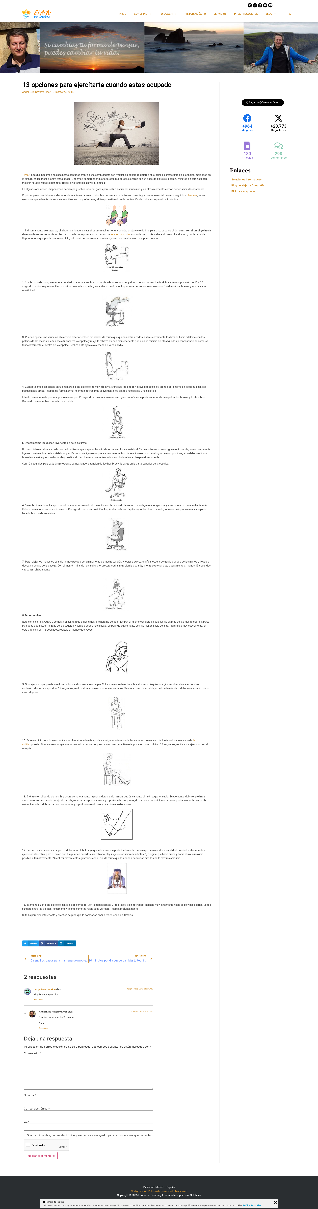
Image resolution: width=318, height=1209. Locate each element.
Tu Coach (166, 13)
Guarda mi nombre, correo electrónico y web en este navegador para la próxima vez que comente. (89, 1135)
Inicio (122, 13)
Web (26, 1122)
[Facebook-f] (255, 5)
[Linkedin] (260, 5)
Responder (38, 999)
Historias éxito (195, 13)
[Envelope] (270, 5)
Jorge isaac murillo (45, 989)
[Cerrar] (275, 1202)
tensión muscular (120, 234)
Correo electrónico (37, 1108)
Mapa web (181, 1191)
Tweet (25, 174)
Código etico (138, 1191)
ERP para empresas (243, 191)
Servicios (220, 13)
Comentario (32, 1053)
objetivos (192, 195)
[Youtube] (265, 5)
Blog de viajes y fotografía (247, 185)
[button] (290, 14)
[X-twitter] (250, 5)
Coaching (140, 13)
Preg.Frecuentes (246, 13)
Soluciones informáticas (246, 179)
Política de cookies (252, 1205)
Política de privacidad (160, 1191)
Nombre (30, 1095)
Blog (268, 13)
